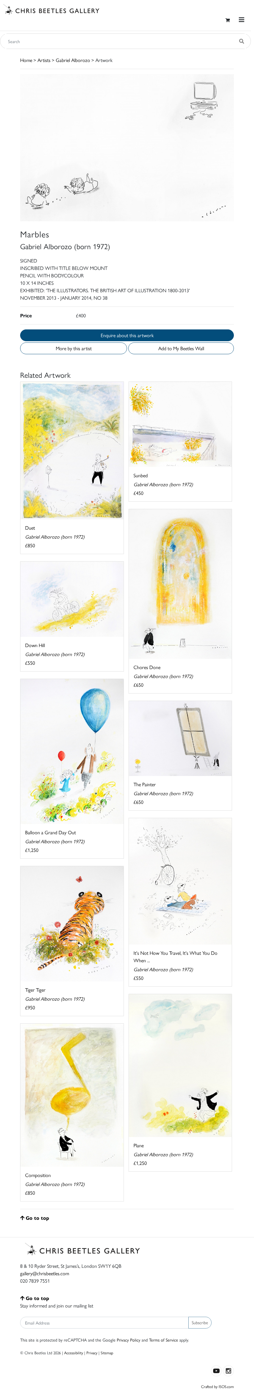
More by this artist (74, 348)
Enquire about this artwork (127, 335)
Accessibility (73, 1353)
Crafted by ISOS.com (217, 1386)
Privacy (91, 1353)
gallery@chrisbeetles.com (44, 1273)
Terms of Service (163, 1340)
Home (26, 60)
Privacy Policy (128, 1340)
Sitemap (107, 1353)
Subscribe (200, 1322)
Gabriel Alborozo (73, 60)
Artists (43, 60)
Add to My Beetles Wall (181, 348)
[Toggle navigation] (241, 19)
